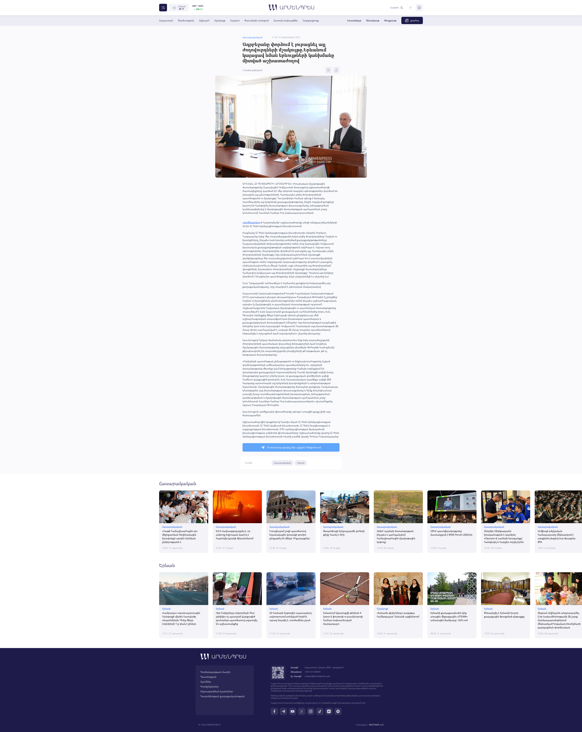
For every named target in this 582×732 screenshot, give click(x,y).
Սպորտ (235, 20)
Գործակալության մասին (215, 672)
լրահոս (414, 20)
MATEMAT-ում (376, 724)
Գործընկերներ (209, 686)
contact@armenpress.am (317, 676)
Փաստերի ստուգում (256, 20)
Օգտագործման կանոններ (216, 691)
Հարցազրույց (311, 20)
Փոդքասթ (390, 20)
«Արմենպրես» (251, 222)
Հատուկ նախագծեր (286, 20)
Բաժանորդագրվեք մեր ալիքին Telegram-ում (294, 447)
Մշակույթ (219, 20)
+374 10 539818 (312, 671)
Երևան (300, 462)
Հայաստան (166, 20)
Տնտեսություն (186, 20)
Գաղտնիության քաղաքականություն (222, 696)
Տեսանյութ (372, 20)
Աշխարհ (204, 20)
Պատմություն (208, 677)
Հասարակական (282, 462)
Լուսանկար (354, 20)
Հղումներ (205, 681)
